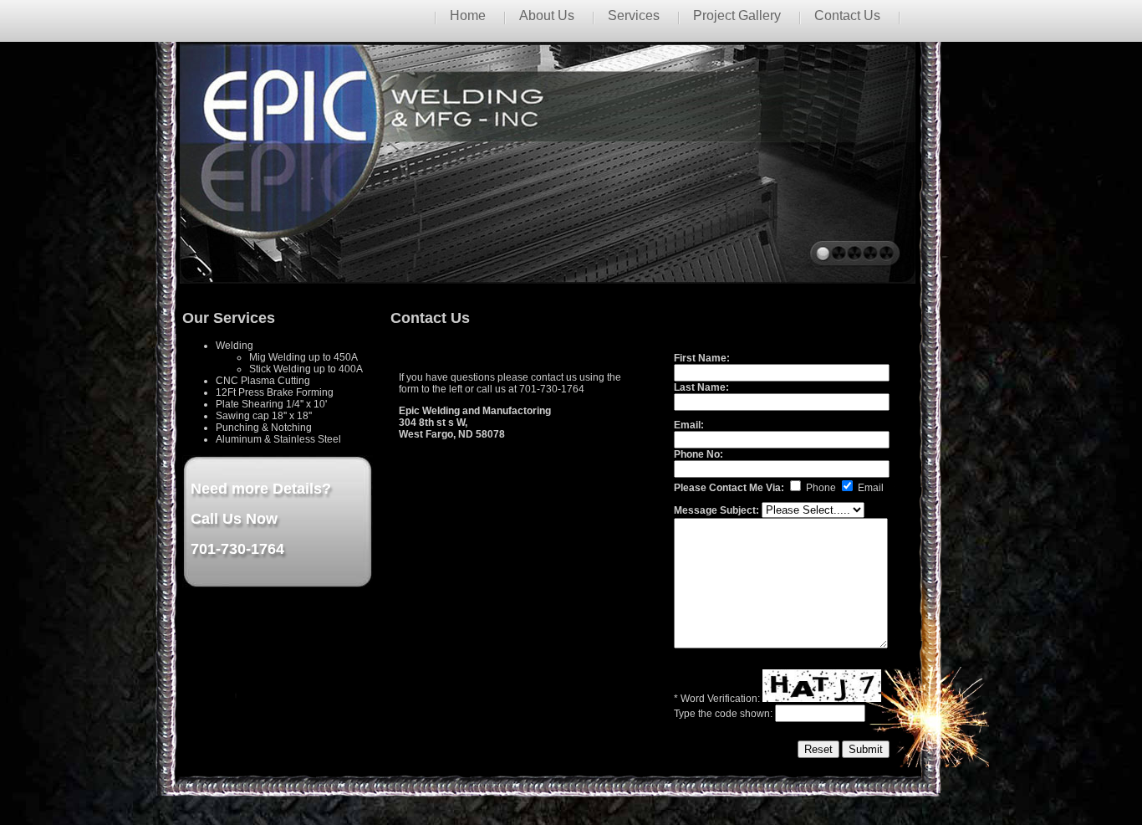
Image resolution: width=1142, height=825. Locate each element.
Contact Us (847, 15)
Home (468, 15)
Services (634, 15)
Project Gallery (737, 15)
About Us (546, 15)
